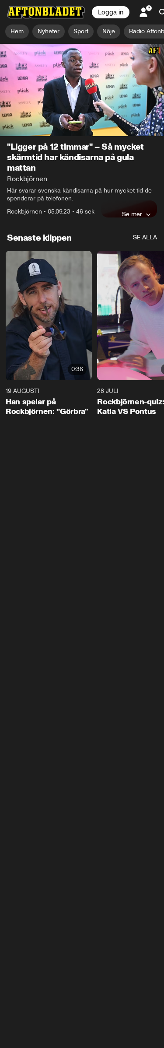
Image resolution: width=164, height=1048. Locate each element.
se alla (145, 237)
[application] (82, 90)
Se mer (132, 213)
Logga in (110, 12)
